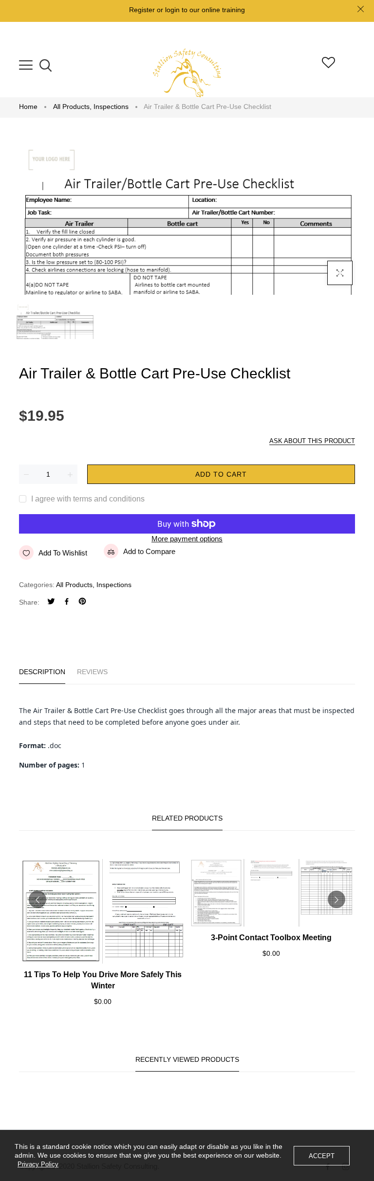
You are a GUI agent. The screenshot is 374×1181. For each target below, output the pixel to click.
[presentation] (37, 899)
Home (28, 106)
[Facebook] (67, 602)
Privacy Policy (38, 1164)
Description (42, 672)
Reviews (92, 672)
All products (72, 106)
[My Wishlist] (328, 65)
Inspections (111, 106)
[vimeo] (82, 602)
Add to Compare (149, 551)
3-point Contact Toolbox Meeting (271, 937)
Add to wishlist (62, 553)
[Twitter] (51, 602)
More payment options (187, 539)
